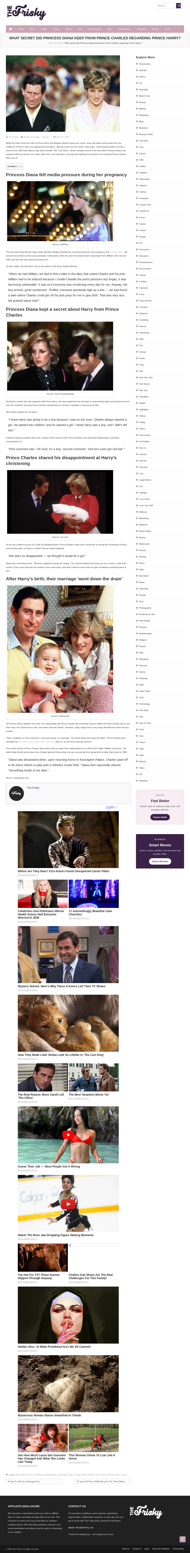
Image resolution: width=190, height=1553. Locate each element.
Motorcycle (144, 544)
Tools (141, 729)
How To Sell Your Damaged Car (25, 1481)
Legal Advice (145, 480)
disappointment (50, 1475)
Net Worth (144, 576)
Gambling (143, 320)
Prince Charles (87, 1475)
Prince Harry (100, 1475)
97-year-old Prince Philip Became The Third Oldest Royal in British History (104, 1481)
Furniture (143, 307)
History (142, 416)
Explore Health (160, 817)
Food (141, 294)
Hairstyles (143, 396)
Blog (141, 121)
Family (142, 275)
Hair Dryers (144, 384)
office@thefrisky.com (84, 1528)
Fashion (143, 281)
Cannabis (143, 140)
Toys (141, 736)
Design (142, 236)
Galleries (143, 313)
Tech (141, 697)
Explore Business (160, 861)
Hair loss (143, 390)
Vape (141, 755)
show (19, 166)
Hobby (142, 422)
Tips (141, 716)
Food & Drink (145, 300)
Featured (143, 288)
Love (80, 29)
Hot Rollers (144, 441)
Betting (142, 108)
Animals (143, 70)
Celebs (56, 29)
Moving (142, 556)
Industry (143, 454)
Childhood (38, 1475)
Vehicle (142, 761)
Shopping (143, 659)
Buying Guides (146, 134)
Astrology (143, 89)
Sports (142, 672)
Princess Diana (117, 252)
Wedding (143, 780)
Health (44, 29)
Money (142, 537)
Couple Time (145, 204)
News (32, 29)
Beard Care (144, 96)
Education (144, 256)
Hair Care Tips (146, 377)
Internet (143, 460)
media (77, 1475)
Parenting (141, 29)
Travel (167, 29)
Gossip (142, 352)
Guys (141, 364)
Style (109, 29)
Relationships (95, 29)
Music (142, 563)
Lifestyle (143, 492)
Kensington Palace (66, 1475)
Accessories (145, 64)
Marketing (144, 518)
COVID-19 (144, 211)
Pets (141, 601)
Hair (141, 371)
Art (140, 83)
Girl (140, 345)
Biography (144, 115)
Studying (143, 678)
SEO (141, 652)
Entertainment (124, 29)
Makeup (143, 512)
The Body (143, 710)
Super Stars (144, 691)
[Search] (178, 5)
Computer (144, 198)
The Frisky (13, 137)
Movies (68, 29)
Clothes (142, 192)
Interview (143, 467)
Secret (124, 1475)
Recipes (143, 627)
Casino (142, 153)
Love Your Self (146, 505)
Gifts (141, 339)
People (142, 595)
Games (142, 326)
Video (142, 768)
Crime (142, 217)
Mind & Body (145, 531)
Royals (155, 29)
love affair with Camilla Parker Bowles (36, 741)
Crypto (142, 224)
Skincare (143, 665)
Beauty (142, 102)
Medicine (143, 524)
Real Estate (144, 620)
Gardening (144, 332)
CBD (141, 160)
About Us (125, 1549)
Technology (144, 704)
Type (141, 748)
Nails (141, 569)
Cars (141, 147)
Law (141, 473)
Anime (142, 76)
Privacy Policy (178, 1549)
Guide (142, 358)
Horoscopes (145, 435)
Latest (146, 1549)
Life (141, 486)
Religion (143, 640)
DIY (141, 243)
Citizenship (144, 179)
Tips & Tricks (145, 723)
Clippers (143, 185)
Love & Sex (144, 499)
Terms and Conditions (161, 1549)
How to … (143, 448)
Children (143, 172)
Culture (142, 230)
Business (143, 128)
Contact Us (136, 1549)
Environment (145, 268)
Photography (145, 608)
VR (140, 774)
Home (21, 29)
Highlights (143, 409)
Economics (144, 249)
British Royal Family (24, 1475)
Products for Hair (147, 614)
